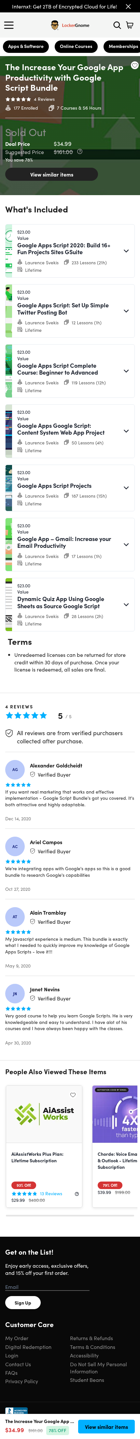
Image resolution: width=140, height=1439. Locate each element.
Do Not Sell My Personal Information (98, 1367)
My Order (16, 1337)
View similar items (51, 174)
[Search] (117, 25)
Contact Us (18, 1364)
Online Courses (76, 46)
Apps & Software (26, 46)
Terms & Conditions (92, 1346)
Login (11, 1355)
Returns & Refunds (91, 1337)
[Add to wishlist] (135, 65)
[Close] (128, 6)
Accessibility (84, 1355)
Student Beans (87, 1379)
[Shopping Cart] (129, 25)
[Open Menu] (10, 25)
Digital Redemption (28, 1346)
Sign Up (23, 1302)
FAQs (11, 1372)
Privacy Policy (21, 1381)
